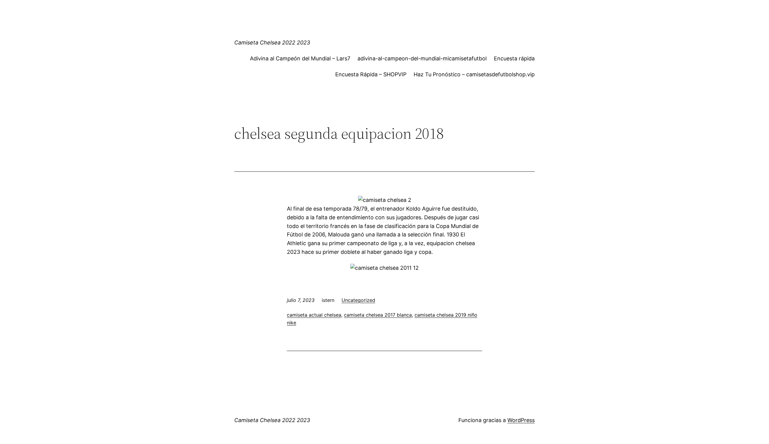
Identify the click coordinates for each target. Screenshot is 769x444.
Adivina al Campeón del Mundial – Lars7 (300, 58)
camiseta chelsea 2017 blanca (378, 315)
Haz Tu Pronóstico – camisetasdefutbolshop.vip (474, 74)
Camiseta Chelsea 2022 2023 (272, 42)
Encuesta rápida (514, 58)
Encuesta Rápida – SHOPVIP (370, 74)
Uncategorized (358, 300)
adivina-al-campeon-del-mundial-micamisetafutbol (422, 58)
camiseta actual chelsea (314, 315)
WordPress (521, 420)
